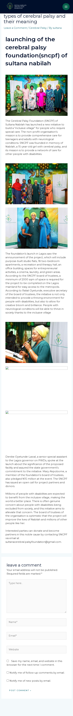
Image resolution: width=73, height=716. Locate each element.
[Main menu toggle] (66, 6)
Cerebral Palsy (38, 27)
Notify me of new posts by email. (30, 680)
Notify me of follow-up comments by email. (37, 672)
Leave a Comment (15, 27)
